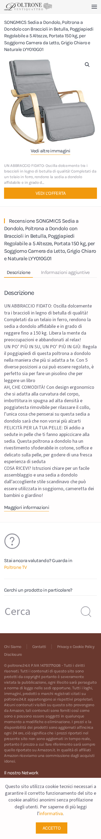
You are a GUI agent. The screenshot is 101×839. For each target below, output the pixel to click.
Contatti (39, 646)
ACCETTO (52, 828)
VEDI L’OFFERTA (51, 193)
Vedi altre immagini (50, 151)
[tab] (62, 273)
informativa (51, 813)
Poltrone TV (15, 567)
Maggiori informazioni (26, 507)
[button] (94, 6)
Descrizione (18, 272)
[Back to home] (28, 6)
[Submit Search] (86, 611)
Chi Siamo (12, 646)
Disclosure (13, 654)
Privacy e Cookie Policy (75, 646)
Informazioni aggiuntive (65, 272)
